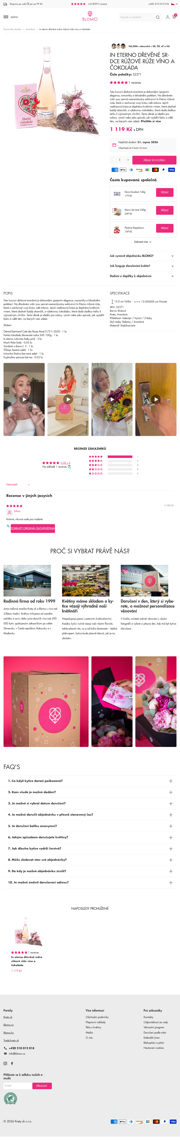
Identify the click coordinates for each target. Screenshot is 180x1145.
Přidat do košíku (154, 160)
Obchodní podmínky (97, 1017)
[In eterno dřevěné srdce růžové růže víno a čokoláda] (28, 931)
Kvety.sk (8, 1017)
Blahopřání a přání (154, 1043)
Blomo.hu (9, 1033)
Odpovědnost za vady (156, 1022)
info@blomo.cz (17, 1053)
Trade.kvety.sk (11, 1040)
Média (89, 1032)
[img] (14, 506)
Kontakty (148, 1017)
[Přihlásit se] (167, 17)
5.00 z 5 (65, 463)
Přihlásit (42, 1086)
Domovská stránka (12, 29)
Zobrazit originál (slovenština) (33, 528)
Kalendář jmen (152, 1037)
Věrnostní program (154, 1027)
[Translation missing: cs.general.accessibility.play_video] (24, 399)
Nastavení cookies (154, 1048)
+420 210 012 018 (158, 4)
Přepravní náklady (95, 1022)
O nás (89, 1037)
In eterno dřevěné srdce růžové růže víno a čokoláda (26, 961)
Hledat (157, 17)
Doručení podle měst (155, 1032)
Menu (14, 17)
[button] (119, 82)
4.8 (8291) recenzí (97, 4)
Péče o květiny (93, 1027)
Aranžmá (30, 29)
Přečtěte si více (151, 121)
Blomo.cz (9, 1025)
